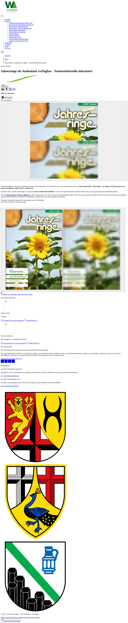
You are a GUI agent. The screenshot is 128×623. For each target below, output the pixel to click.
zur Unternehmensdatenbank (10, 376)
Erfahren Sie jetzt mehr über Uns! (11, 359)
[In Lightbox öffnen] (64, 141)
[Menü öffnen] (2, 52)
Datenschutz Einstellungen (12, 621)
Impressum (22, 617)
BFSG (3, 617)
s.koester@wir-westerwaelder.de (13, 320)
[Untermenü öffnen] (11, 21)
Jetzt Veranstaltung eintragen (10, 386)
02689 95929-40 (31, 320)
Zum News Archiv (27, 294)
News (6, 59)
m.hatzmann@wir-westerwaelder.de (14, 343)
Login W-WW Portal (11, 617)
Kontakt (37, 617)
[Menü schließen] (2, 16)
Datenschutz (30, 617)
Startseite (7, 55)
